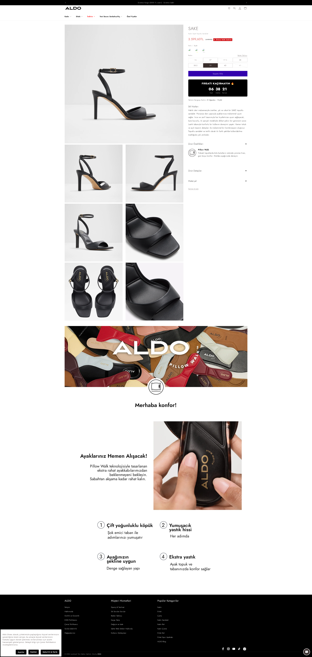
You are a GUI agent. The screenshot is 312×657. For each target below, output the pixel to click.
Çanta (159, 616)
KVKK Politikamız (71, 620)
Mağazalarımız (70, 633)
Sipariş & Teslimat (117, 607)
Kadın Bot (161, 624)
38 (240, 60)
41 (243, 66)
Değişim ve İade (117, 624)
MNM (99, 654)
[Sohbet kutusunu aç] (306, 651)
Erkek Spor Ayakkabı (165, 637)
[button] (69, 16)
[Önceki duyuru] (65, 2)
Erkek (159, 611)
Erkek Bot (161, 633)
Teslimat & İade (193, 189)
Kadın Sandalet (162, 620)
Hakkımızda (69, 611)
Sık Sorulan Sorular (118, 611)
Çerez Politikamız (71, 624)
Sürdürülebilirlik (71, 628)
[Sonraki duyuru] (246, 2)
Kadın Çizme (162, 628)
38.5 (195, 65)
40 (225, 65)
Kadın (159, 607)
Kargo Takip (115, 620)
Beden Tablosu (242, 55)
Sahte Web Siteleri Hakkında (121, 628)
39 (210, 65)
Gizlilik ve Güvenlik (72, 616)
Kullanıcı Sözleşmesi (118, 633)
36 (199, 60)
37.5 (228, 60)
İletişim (67, 607)
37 (210, 60)
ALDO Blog (161, 641)
